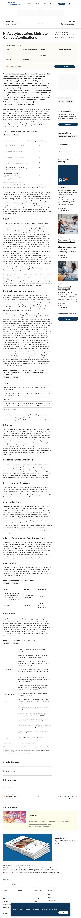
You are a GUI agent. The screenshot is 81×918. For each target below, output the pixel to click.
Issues (28, 3)
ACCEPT (63, 912)
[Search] (76, 3)
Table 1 (42, 715)
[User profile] (73, 3)
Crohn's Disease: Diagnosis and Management (40, 824)
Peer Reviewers (21, 893)
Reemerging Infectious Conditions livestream (66, 241)
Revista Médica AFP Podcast (52, 901)
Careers (35, 901)
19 (39, 167)
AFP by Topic (37, 3)
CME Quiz (52, 3)
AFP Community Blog (8, 904)
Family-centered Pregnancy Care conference (64, 289)
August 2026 (33, 815)
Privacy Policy (58, 909)
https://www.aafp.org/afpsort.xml (36, 187)
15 (41, 319)
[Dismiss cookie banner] (67, 905)
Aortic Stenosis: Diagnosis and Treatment (39, 826)
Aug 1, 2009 (40, 23)
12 (39, 319)
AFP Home (5, 890)
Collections (6, 898)
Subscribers (21, 896)
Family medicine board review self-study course (67, 191)
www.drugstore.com (45, 750)
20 (40, 175)
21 (41, 175)
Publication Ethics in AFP (53, 893)
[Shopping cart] (69, 3)
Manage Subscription (38, 893)
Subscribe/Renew (37, 890)
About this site (6, 913)
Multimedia (6, 907)
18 (39, 162)
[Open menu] (3, 3)
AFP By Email (36, 896)
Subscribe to (61, 838)
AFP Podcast (51, 897)
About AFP (50, 890)
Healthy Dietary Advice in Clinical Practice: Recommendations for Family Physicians (49, 821)
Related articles (62, 151)
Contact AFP (36, 898)
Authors (20, 890)
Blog (45, 3)
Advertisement (40, 9)
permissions (35, 872)
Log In (4, 787)
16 (39, 157)
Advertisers (20, 898)
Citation (60, 148)
